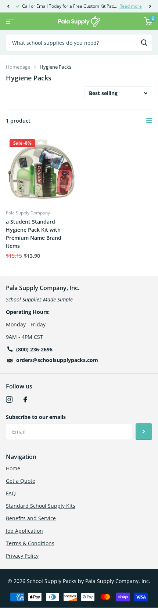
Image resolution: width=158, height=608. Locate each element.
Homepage (18, 67)
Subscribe (144, 431)
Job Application (24, 530)
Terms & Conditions (30, 543)
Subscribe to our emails (36, 416)
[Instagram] (9, 399)
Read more (130, 6)
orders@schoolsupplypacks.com (57, 360)
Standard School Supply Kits (40, 505)
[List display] (149, 121)
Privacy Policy (22, 555)
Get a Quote (20, 480)
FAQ (11, 493)
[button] (8, 6)
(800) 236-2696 (34, 349)
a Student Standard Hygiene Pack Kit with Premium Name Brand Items (33, 233)
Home (13, 468)
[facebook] (25, 399)
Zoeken (144, 43)
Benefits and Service (31, 518)
